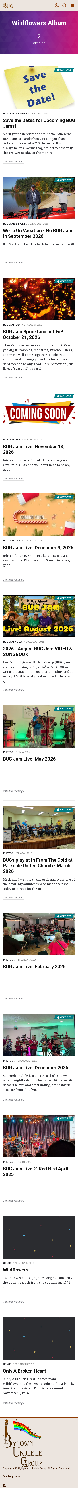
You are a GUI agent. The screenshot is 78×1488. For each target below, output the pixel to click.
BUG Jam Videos (13, 641)
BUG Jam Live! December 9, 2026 (38, 547)
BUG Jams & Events (15, 113)
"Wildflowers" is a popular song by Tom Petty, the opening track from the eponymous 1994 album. (38, 1282)
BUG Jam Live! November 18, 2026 (34, 449)
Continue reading (13, 161)
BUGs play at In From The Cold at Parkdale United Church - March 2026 (38, 865)
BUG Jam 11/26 (11, 439)
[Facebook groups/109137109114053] (5, 1485)
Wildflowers (15, 1270)
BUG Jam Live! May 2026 (29, 759)
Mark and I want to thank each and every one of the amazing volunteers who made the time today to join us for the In (39, 884)
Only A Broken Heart (24, 1371)
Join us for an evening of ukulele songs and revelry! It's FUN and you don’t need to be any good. (37, 464)
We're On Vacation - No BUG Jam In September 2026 (37, 233)
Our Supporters (11, 1476)
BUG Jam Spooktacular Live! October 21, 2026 (33, 334)
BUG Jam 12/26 (11, 540)
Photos (8, 752)
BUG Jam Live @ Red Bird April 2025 (35, 1171)
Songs (7, 1263)
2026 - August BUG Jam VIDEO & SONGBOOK (37, 651)
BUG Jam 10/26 (11, 324)
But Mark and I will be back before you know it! (38, 244)
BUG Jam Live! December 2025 (35, 1067)
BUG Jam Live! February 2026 (34, 966)
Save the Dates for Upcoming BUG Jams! (39, 123)
